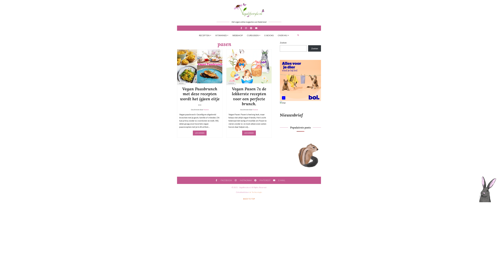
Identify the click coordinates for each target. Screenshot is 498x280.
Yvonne (206, 110)
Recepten (204, 35)
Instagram (246, 28)
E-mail (256, 28)
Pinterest (251, 28)
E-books (269, 35)
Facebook (241, 28)
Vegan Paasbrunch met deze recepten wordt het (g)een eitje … (200, 96)
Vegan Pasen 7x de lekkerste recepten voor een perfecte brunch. (249, 96)
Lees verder (199, 133)
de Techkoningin (255, 192)
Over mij (282, 35)
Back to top (249, 199)
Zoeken (283, 42)
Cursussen (253, 35)
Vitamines (221, 35)
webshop (237, 35)
